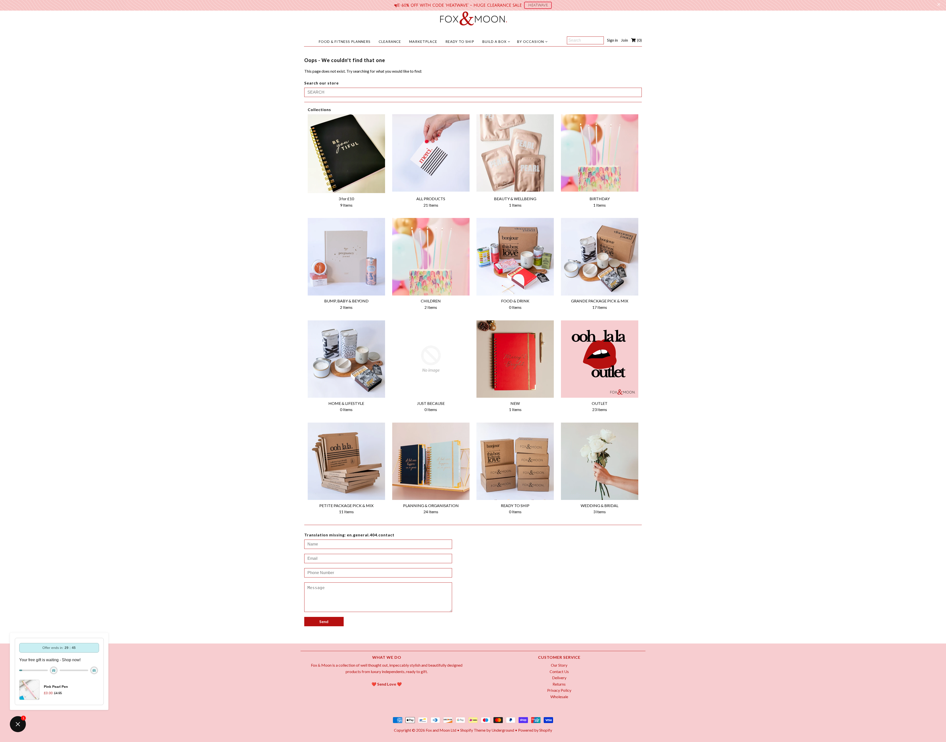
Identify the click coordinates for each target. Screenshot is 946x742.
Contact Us (559, 671)
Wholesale (559, 696)
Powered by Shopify (535, 730)
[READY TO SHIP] (515, 461)
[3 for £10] (346, 153)
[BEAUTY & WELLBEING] (515, 153)
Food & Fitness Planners (345, 41)
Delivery (559, 677)
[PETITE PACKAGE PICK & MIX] (346, 461)
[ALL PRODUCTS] (431, 153)
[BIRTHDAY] (599, 153)
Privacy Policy (559, 690)
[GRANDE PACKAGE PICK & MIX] (599, 256)
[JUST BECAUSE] (431, 359)
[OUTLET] (599, 359)
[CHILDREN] (431, 256)
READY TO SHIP (459, 41)
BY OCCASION (530, 41)
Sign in (612, 40)
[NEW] (515, 359)
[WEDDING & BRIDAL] (599, 461)
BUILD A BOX (494, 41)
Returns (559, 684)
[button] (538, 5)
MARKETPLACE (423, 41)
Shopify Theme (473, 730)
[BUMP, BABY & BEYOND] (346, 256)
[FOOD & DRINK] (515, 256)
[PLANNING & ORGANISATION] (431, 461)
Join (624, 40)
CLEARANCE (390, 41)
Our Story (559, 665)
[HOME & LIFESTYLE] (346, 359)
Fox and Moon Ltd (441, 730)
